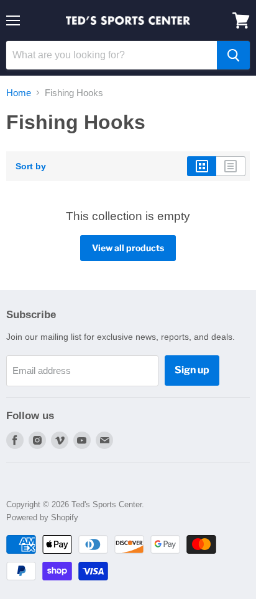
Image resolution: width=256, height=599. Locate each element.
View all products (128, 247)
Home (18, 92)
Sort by (31, 166)
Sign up (192, 370)
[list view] (230, 166)
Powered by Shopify (42, 517)
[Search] (233, 55)
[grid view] (201, 166)
